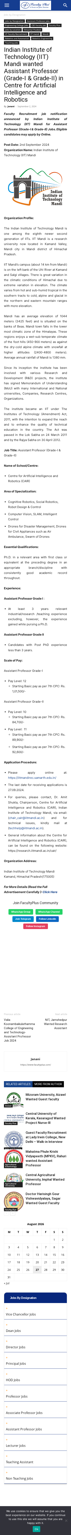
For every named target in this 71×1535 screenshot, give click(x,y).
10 (9, 1255)
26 (27, 1270)
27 (37, 1270)
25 (18, 1270)
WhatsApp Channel (49, 911)
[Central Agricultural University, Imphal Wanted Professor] (14, 1180)
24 (9, 1270)
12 (27, 1255)
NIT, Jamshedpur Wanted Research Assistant (55, 1024)
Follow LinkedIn (47, 919)
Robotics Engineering (42, 38)
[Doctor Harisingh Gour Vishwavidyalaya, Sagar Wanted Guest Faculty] (14, 1201)
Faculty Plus (54, 25)
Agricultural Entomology (11, 1165)
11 (18, 1255)
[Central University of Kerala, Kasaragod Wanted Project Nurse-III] (14, 1118)
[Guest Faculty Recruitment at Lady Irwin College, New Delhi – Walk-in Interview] (14, 1140)
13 (37, 1255)
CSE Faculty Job (39, 25)
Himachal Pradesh (32, 29)
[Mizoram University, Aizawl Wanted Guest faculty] (14, 1099)
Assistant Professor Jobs (38, 21)
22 (54, 1262)
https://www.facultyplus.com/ (35, 1064)
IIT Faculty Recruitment (16, 34)
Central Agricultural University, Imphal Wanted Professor (45, 1179)
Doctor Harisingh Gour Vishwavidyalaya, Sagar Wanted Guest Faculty (43, 1198)
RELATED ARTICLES (18, 1084)
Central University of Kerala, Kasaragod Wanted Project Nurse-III (45, 1118)
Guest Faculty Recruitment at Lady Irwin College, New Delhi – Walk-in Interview (46, 1137)
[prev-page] (6, 1213)
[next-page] (12, 1213)
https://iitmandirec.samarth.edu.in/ (32, 778)
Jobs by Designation (14, 14)
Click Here (50, 892)
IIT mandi (34, 34)
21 (45, 1262)
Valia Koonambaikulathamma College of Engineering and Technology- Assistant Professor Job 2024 (19, 1030)
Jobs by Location (13, 29)
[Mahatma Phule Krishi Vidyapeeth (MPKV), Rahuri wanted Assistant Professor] (14, 1158)
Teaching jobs (11, 42)
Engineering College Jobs (16, 25)
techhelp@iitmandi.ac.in (25, 828)
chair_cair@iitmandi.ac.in (26, 818)
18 (18, 1262)
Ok (36, 1529)
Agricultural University (10, 1184)
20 (37, 1262)
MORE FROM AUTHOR (48, 1084)
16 (62, 1255)
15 (54, 1255)
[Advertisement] (35, 969)
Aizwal (8, 1105)
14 (45, 1255)
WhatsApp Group (20, 911)
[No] (66, 1521)
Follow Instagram (35, 926)
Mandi (46, 34)
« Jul (6, 1283)
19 (27, 1262)
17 (9, 1262)
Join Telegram (23, 919)
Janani (10, 106)
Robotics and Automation (17, 38)
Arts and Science (13, 1149)
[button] (6, 5)
